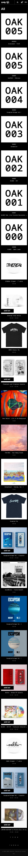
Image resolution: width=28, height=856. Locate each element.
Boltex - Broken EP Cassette (14, 692)
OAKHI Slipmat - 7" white (14, 761)
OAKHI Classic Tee (14, 350)
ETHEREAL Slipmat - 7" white (14, 281)
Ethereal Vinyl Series (14, 315)
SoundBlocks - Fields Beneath (14, 589)
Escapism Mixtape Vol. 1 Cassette (14, 795)
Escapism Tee (14, 521)
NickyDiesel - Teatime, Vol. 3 (14, 487)
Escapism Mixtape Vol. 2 (14, 624)
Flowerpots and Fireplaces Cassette (14, 384)
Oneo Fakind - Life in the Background (14, 418)
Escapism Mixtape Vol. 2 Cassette (14, 555)
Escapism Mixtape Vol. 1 (14, 658)
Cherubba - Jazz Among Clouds (14, 452)
